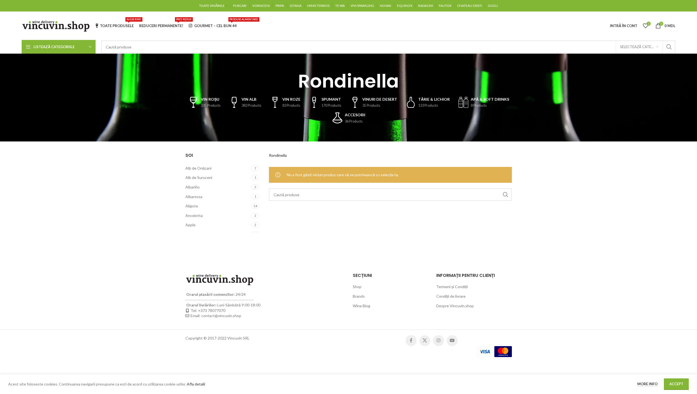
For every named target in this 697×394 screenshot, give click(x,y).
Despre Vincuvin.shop (455, 305)
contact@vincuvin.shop (221, 315)
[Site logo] (56, 25)
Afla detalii (196, 384)
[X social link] (424, 340)
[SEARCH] (669, 46)
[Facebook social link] (411, 340)
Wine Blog (361, 305)
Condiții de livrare (451, 296)
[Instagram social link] (438, 340)
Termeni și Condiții (452, 286)
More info (647, 384)
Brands (359, 296)
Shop (357, 286)
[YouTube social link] (452, 340)
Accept (676, 384)
